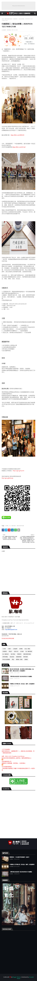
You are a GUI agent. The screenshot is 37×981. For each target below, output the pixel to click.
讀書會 (26, 659)
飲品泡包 (12, 656)
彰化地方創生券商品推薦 (8, 638)
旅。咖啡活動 (12, 525)
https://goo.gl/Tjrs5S (18, 470)
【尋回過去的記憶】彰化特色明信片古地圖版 (21, 676)
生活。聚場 (27, 648)
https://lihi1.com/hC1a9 (19, 147)
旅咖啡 (4, 30)
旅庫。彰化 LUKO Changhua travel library (13, 756)
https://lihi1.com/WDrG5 (17, 135)
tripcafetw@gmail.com (11, 629)
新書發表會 (18, 656)
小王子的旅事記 (6, 749)
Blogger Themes (17, 977)
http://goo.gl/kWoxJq (7, 478)
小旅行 (9, 648)
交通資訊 (5, 651)
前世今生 (16, 651)
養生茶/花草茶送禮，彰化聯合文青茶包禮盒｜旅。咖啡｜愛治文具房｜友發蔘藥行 (22, 670)
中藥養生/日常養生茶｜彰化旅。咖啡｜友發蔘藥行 (22, 684)
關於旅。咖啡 (19, 659)
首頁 (3, 19)
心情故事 (15, 648)
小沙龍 (4, 648)
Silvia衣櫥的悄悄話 (7, 766)
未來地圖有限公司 (6, 761)
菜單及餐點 (5, 656)
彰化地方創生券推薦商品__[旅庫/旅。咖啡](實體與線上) (16, 758)
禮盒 (13, 659)
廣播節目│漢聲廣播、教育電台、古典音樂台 (13, 763)
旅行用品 (13, 654)
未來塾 (6, 525)
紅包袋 (21, 651)
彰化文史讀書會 (6, 659)
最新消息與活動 (8, 19)
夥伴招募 (25, 656)
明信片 (10, 651)
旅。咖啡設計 (6, 654)
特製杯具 (19, 654)
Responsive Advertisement (18, 5)
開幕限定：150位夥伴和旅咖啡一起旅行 (19, 857)
